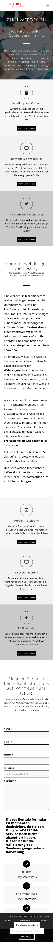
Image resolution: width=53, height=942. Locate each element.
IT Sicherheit (26, 628)
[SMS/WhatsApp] (26, 886)
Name (8, 728)
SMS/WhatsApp (26, 893)
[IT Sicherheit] (26, 617)
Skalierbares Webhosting (26, 214)
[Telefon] (26, 864)
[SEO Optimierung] (26, 562)
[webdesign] (22, 5)
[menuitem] (47, 5)
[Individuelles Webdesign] (26, 148)
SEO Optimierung (26, 572)
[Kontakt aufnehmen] (26, 908)
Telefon (8, 754)
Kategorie (9, 767)
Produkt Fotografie (26, 520)
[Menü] (47, 5)
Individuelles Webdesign (26, 159)
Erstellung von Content (26, 103)
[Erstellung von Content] (26, 92)
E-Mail (8, 741)
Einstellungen (27, 936)
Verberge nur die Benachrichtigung (27, 931)
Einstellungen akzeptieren (27, 925)
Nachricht (10, 780)
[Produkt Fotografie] (26, 510)
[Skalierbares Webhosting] (26, 204)
